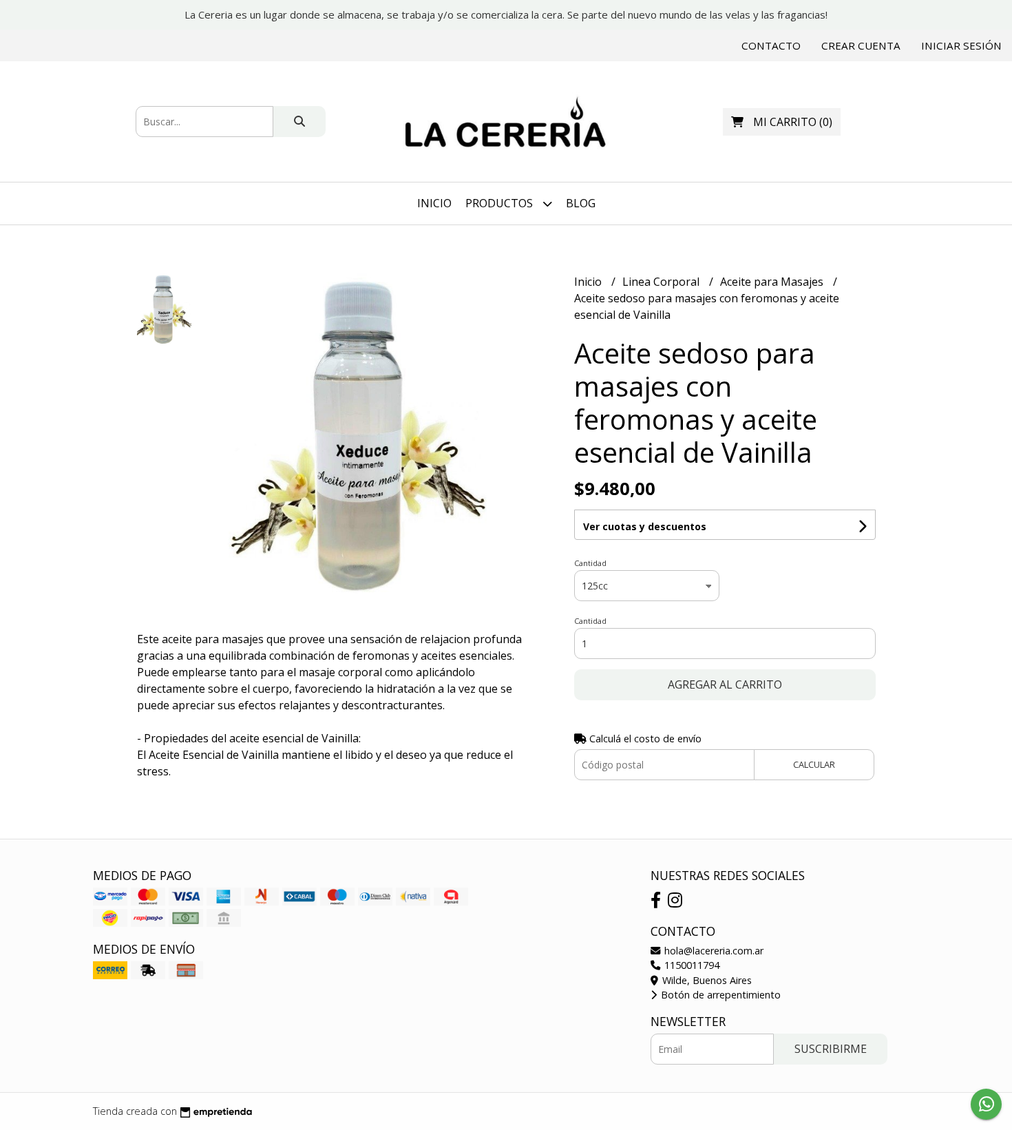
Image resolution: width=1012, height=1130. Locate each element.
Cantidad (590, 563)
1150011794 (690, 965)
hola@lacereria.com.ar (712, 950)
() (792, 121)
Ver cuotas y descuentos (644, 526)
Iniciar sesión (961, 45)
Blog (580, 203)
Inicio (434, 203)
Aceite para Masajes (773, 281)
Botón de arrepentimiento (719, 994)
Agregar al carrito (725, 684)
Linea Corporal (662, 281)
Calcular (814, 764)
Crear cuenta (860, 45)
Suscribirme (830, 1048)
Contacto (771, 45)
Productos (500, 203)
